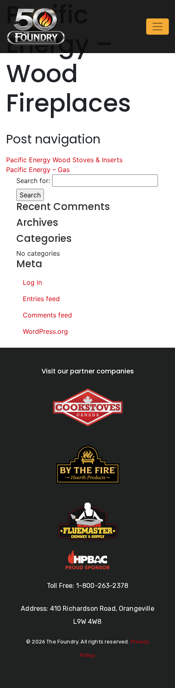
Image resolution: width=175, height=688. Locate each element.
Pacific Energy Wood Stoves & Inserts (64, 160)
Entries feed (41, 299)
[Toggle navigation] (157, 26)
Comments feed (47, 315)
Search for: (33, 180)
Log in (32, 282)
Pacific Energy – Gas (38, 169)
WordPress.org (45, 331)
